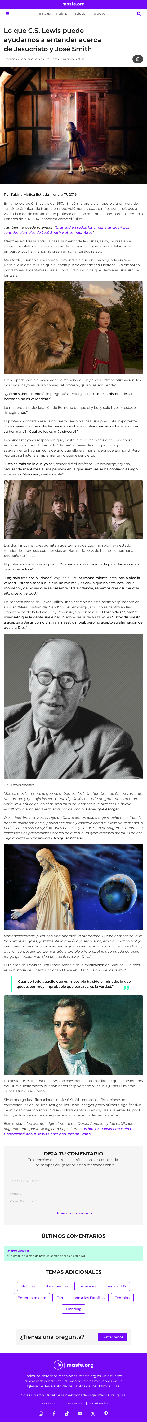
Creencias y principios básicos (24, 59)
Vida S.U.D (117, 1286)
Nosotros (99, 13)
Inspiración (80, 13)
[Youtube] (80, 1413)
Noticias (61, 13)
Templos (122, 1298)
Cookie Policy (99, 1403)
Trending (45, 13)
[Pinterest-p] (106, 1413)
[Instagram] (41, 1413)
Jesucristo (52, 59)
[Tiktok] (67, 1413)
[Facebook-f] (54, 1413)
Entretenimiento (32, 1298)
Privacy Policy (73, 1403)
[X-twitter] (93, 1413)
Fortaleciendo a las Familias (80, 1298)
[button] (7, 13)
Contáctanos (47, 1403)
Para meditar (57, 1286)
